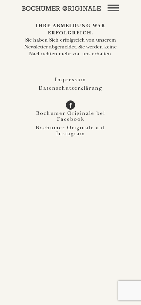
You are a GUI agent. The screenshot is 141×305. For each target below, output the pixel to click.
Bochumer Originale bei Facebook (70, 116)
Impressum (70, 80)
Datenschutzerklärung (70, 88)
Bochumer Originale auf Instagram (70, 131)
